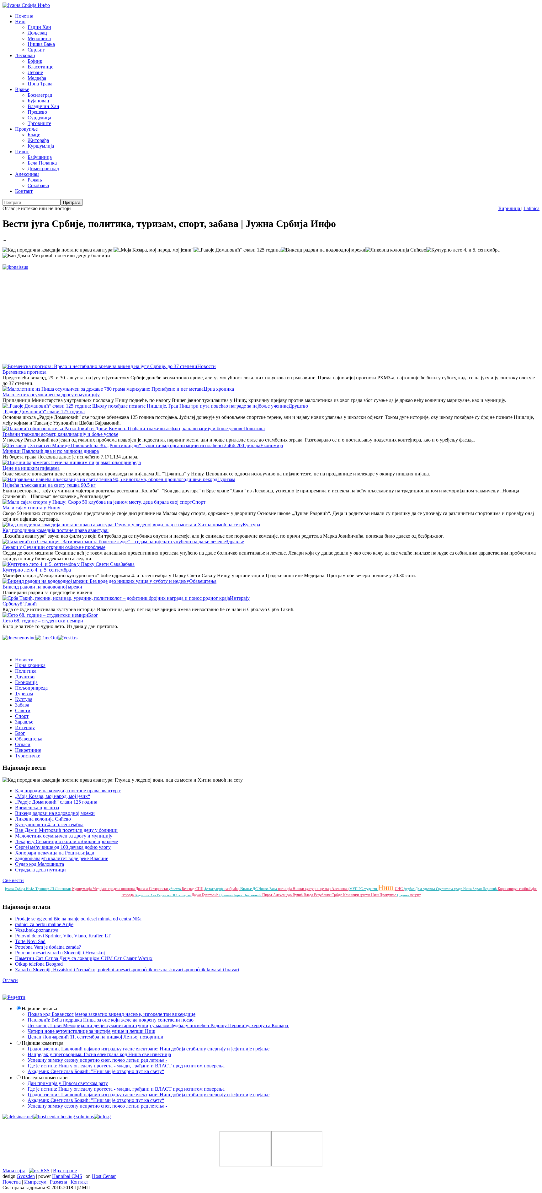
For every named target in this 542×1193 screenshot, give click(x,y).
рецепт (415, 895)
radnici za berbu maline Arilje (44, 924)
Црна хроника (219, 389)
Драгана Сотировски (152, 889)
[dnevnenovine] (19, 637)
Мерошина (39, 38)
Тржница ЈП (45, 889)
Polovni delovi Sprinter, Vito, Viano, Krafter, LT (63, 935)
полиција (285, 889)
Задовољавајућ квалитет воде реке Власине (61, 858)
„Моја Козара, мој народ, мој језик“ (52, 796)
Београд (188, 889)
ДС (255, 889)
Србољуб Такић (20, 603)
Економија (271, 445)
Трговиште (39, 123)
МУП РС (356, 889)
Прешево (37, 112)
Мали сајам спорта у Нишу (31, 507)
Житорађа (38, 140)
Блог (93, 615)
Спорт (198, 502)
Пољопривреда (124, 462)
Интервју (240, 598)
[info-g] (102, 1116)
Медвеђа (37, 78)
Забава (127, 564)
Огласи (22, 744)
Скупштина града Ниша (454, 889)
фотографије (215, 889)
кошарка (185, 895)
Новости (206, 366)
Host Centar (104, 1176)
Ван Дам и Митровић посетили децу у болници (66, 830)
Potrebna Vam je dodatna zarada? (48, 947)
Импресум (35, 1182)
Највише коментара (42, 1043)
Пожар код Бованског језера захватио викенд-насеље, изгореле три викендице (111, 1014)
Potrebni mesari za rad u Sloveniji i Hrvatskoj (60, 952)
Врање (22, 89)
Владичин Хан (43, 106)
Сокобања (38, 185)
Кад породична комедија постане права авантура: (56, 530)
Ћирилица (509, 208)
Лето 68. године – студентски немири (43, 620)
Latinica (531, 208)
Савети (22, 710)
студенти (371, 889)
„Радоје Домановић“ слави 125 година (44, 411)
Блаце (34, 134)
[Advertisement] (191, 314)
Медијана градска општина (114, 889)
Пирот (22, 151)
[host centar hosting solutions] (63, 1116)
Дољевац (37, 32)
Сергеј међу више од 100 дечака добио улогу (63, 847)
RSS (44, 1170)
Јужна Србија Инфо (20, 889)
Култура (251, 524)
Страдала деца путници (40, 869)
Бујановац (38, 100)
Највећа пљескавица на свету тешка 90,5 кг (49, 485)
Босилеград (40, 95)
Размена (58, 1182)
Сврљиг (36, 49)
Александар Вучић (288, 895)
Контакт (24, 191)
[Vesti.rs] (67, 637)
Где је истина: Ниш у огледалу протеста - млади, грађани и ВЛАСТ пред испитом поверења (126, 1065)
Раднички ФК (167, 895)
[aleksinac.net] (18, 1116)
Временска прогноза (24, 372)
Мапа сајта (14, 1170)
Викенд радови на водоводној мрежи (42, 586)
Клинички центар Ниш (361, 895)
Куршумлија (41, 146)
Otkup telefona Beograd (39, 964)
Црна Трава (40, 83)
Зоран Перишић (485, 889)
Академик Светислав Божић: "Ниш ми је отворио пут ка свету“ (96, 1071)
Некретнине (28, 750)
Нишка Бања (41, 44)
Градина (403, 895)
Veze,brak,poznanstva (36, 930)
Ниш (20, 21)
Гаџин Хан (39, 27)
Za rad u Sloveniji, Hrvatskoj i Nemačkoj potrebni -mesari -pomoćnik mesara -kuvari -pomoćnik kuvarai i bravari (127, 969)
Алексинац (27, 174)
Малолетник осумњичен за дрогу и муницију (51, 394)
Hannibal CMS (67, 1176)
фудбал (409, 889)
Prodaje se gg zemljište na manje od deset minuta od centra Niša (78, 918)
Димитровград (43, 168)
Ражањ (35, 179)
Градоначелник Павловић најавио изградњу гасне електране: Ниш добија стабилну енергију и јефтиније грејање (148, 1048)
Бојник (35, 61)
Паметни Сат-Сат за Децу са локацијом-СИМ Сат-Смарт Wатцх (83, 958)
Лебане (35, 72)
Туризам (226, 479)
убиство (175, 889)
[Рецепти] (14, 997)
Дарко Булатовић (205, 895)
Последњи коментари (45, 1077)
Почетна (24, 16)
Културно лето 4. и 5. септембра (37, 569)
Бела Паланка (42, 162)
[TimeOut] (46, 637)
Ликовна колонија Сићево (43, 819)
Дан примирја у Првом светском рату (68, 1083)
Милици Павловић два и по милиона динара (51, 451)
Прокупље (26, 129)
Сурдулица (39, 117)
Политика (254, 428)
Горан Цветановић (248, 895)
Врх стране (65, 1170)
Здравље (235, 541)
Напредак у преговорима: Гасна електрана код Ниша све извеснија (99, 1054)
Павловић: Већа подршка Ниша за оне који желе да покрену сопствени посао (111, 1019)
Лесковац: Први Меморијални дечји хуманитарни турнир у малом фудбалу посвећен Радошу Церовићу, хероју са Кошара (158, 1025)
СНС (399, 889)
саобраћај (232, 889)
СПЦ (200, 889)
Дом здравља (425, 889)
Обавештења (202, 581)
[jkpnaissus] (15, 267)
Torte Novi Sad (30, 941)
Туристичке (27, 755)
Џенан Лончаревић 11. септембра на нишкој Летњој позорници (95, 1036)
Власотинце (40, 66)
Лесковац (25, 55)
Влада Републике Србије (323, 895)
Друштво (298, 406)
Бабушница (40, 157)
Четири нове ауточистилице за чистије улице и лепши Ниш (91, 1031)
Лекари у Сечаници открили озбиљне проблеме (54, 547)
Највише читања (39, 1008)
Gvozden (26, 1176)
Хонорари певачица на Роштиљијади (54, 852)
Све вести (13, 880)
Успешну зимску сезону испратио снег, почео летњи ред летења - (97, 1060)
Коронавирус (508, 889)
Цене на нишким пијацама (31, 468)
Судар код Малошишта (39, 864)
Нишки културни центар (312, 889)
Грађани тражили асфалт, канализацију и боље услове (60, 434)
